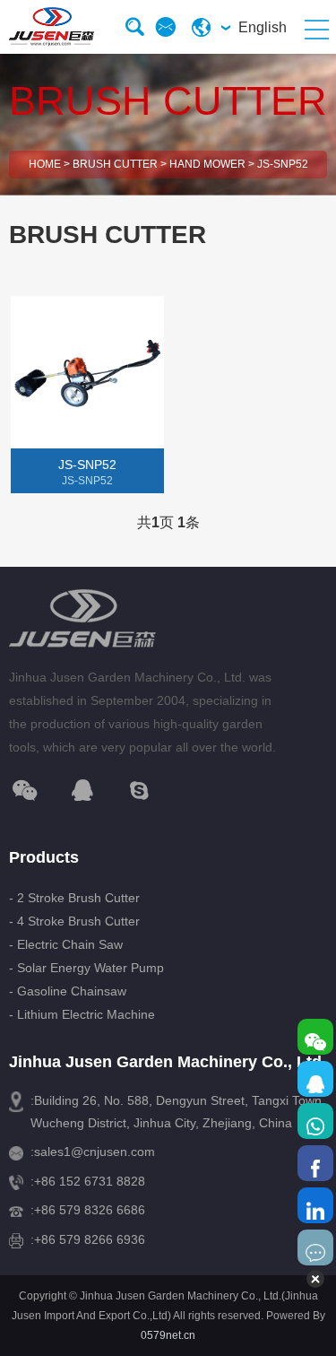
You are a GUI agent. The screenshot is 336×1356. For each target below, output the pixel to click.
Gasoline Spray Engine (83, 548)
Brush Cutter (115, 164)
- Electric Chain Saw (66, 944)
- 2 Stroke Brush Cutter (74, 898)
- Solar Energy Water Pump (86, 967)
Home (45, 164)
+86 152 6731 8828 (89, 1181)
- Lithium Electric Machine (82, 1014)
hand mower (207, 164)
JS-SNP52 (282, 164)
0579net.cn (168, 1335)
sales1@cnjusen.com (94, 1151)
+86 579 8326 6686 (89, 1210)
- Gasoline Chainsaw (67, 991)
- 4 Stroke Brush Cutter (74, 921)
